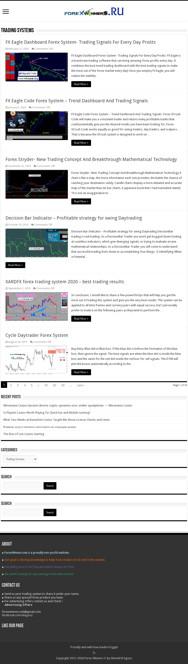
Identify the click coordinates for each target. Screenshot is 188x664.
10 (45, 385)
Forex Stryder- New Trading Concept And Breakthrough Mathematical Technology (91, 159)
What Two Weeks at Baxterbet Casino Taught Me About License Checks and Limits (56, 419)
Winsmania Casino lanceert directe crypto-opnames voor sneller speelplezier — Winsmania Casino (67, 405)
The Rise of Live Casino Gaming (23, 434)
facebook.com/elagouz (17, 615)
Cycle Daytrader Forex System (37, 335)
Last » (80, 385)
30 (62, 385)
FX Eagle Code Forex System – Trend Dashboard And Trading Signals (77, 100)
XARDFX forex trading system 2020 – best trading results (65, 281)
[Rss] (94, 652)
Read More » (81, 84)
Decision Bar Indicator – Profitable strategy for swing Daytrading (74, 218)
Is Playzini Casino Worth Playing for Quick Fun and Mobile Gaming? (47, 412)
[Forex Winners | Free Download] (94, 10)
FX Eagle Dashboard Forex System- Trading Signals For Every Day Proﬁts (81, 42)
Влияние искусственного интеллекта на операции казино (39, 427)
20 (54, 385)
